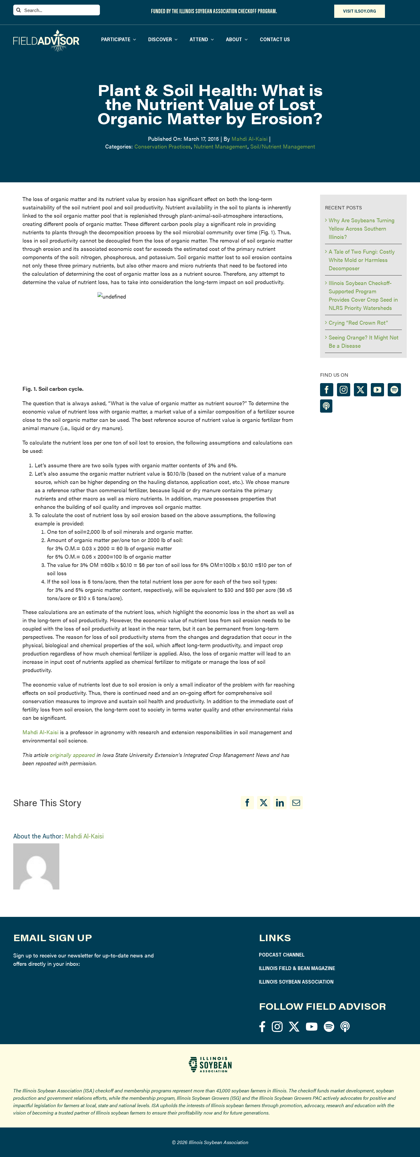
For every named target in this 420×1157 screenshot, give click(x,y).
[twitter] (294, 1026)
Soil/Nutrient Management (282, 146)
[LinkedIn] (280, 802)
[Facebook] (247, 802)
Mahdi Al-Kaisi (249, 138)
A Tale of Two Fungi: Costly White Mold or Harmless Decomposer (362, 260)
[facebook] (262, 1026)
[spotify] (329, 1026)
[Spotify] (394, 389)
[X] (264, 802)
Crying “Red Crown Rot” (358, 322)
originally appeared (72, 755)
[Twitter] (360, 389)
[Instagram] (343, 389)
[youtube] (312, 1026)
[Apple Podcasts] (326, 406)
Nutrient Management (221, 146)
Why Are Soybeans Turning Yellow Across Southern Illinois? (361, 228)
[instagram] (277, 1026)
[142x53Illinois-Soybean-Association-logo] (210, 1059)
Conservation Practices (162, 146)
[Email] (296, 802)
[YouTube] (377, 389)
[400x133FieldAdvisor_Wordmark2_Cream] (46, 32)
